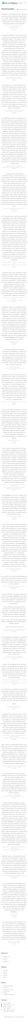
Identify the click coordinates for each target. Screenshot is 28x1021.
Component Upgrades (8, 985)
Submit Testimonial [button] (22, 9)
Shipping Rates (6, 991)
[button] (25, 2)
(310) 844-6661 (7, 1003)
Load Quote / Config (8, 989)
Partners (5, 958)
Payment (5, 971)
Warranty (5, 975)
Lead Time (5, 970)
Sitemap (5, 992)
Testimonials (6, 961)
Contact (5, 959)
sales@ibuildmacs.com (8, 1004)
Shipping (5, 973)
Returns (5, 977)
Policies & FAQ (6, 956)
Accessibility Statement (8, 994)
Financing (5, 987)
